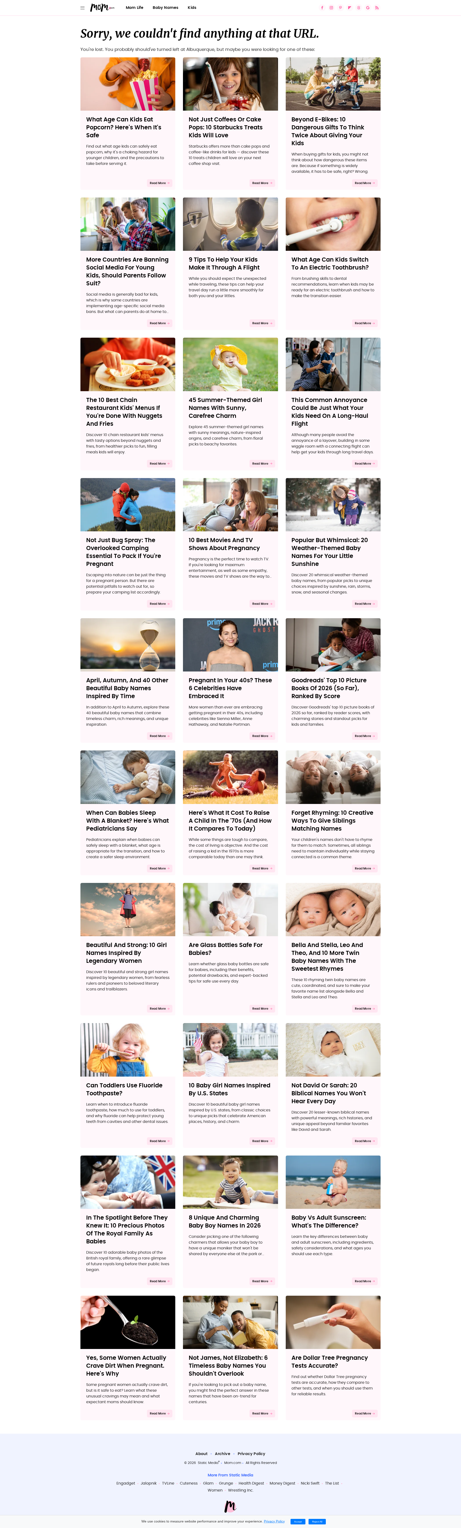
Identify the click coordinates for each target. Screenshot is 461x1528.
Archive (222, 1454)
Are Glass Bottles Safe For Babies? (226, 949)
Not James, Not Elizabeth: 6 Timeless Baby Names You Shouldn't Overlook (228, 1366)
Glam (208, 1483)
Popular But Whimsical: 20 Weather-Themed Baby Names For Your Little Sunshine (329, 552)
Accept (298, 1521)
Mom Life (135, 8)
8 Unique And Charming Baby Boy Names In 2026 (225, 1222)
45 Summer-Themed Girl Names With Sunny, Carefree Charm (225, 408)
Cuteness (189, 1483)
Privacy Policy (252, 1454)
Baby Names (165, 8)
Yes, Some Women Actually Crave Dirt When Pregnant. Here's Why (126, 1366)
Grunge (226, 1483)
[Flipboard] (349, 7)
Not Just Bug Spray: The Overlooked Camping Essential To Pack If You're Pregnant (123, 552)
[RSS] (377, 7)
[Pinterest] (340, 7)
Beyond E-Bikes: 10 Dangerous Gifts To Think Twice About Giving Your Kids (327, 131)
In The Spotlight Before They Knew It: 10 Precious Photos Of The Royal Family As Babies (127, 1230)
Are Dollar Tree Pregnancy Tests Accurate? (329, 1362)
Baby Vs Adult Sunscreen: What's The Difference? (328, 1222)
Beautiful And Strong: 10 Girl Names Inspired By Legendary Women (126, 953)
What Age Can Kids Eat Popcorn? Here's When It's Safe (123, 127)
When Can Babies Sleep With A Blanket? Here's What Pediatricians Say (127, 821)
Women (215, 1490)
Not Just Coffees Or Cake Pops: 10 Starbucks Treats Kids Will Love (226, 127)
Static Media (208, 1463)
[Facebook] (322, 7)
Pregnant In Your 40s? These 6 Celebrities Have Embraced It (230, 688)
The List (332, 1483)
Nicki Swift (310, 1483)
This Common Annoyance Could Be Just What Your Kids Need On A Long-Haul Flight (329, 412)
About (201, 1454)
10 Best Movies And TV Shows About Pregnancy (224, 544)
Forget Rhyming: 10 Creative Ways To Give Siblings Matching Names (332, 821)
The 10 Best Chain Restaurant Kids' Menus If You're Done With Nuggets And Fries (124, 412)
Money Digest (282, 1483)
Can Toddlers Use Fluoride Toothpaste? (124, 1090)
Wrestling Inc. (241, 1490)
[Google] (367, 7)
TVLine (168, 1483)
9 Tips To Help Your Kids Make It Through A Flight (224, 264)
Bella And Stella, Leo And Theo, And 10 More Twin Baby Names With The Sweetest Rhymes (327, 957)
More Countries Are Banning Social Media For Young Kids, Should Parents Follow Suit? (127, 272)
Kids (192, 8)
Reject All (317, 1521)
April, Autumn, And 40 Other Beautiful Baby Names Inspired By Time (127, 688)
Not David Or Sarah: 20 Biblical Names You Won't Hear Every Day (328, 1093)
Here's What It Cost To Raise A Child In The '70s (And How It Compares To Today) (230, 821)
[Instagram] (331, 7)
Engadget (125, 1483)
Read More (158, 183)
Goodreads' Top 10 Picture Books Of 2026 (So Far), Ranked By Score (329, 688)
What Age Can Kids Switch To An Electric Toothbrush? (330, 264)
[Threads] (358, 7)
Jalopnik (149, 1483)
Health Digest (251, 1483)
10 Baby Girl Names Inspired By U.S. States (229, 1090)
